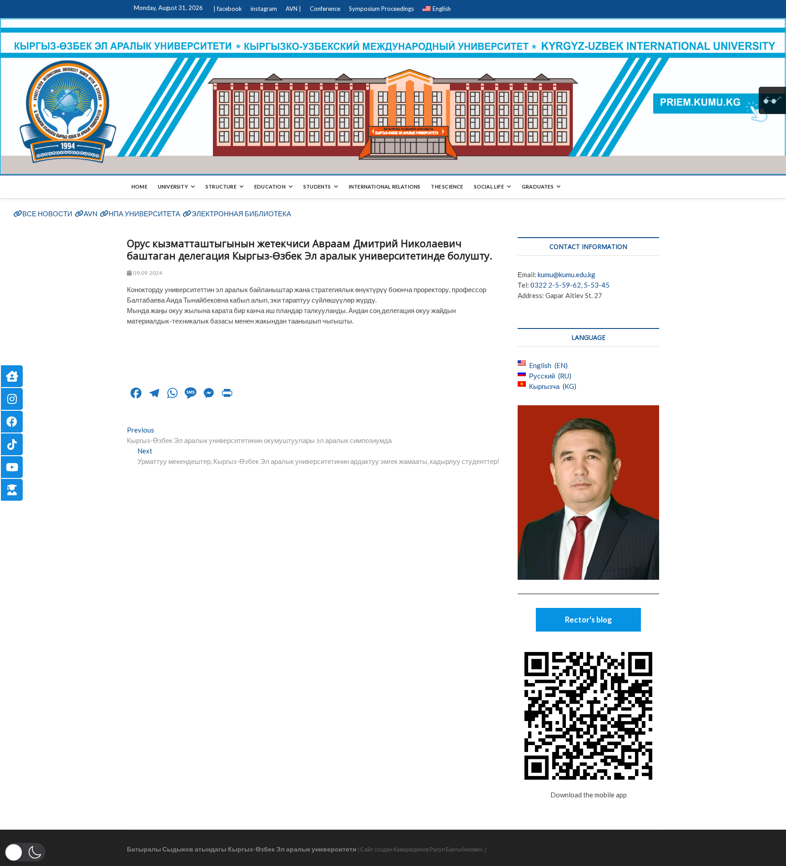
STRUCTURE (221, 186)
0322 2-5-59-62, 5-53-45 (570, 285)
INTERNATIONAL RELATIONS (385, 186)
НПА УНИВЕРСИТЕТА (144, 213)
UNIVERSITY (173, 186)
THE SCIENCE (447, 186)
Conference (325, 8)
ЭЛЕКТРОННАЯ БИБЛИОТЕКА (241, 213)
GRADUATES (538, 186)
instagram (264, 8)
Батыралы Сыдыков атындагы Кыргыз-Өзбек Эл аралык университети (242, 849)
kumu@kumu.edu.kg (566, 274)
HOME (139, 186)
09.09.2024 (147, 272)
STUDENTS (317, 186)
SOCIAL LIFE (489, 186)
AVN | (293, 8)
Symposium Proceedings (381, 8)
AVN (90, 213)
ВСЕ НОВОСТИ (47, 213)
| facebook (227, 8)
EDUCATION (270, 186)
